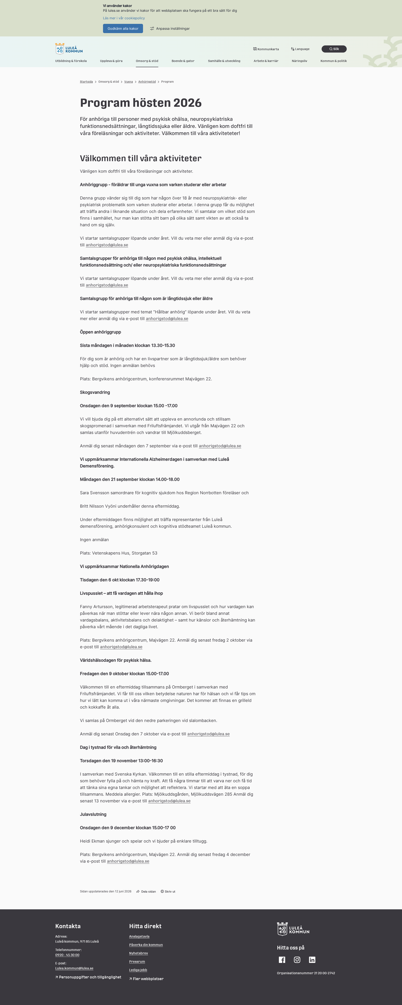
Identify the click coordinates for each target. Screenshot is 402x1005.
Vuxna (128, 81)
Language (302, 49)
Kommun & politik (334, 61)
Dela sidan (148, 891)
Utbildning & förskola (71, 61)
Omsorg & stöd (147, 61)
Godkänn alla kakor (123, 28)
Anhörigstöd (147, 81)
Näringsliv (299, 61)
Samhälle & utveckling (224, 61)
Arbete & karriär (266, 61)
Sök (336, 49)
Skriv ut (170, 891)
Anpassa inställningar (173, 28)
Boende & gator (183, 61)
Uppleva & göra (111, 61)
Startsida (86, 81)
